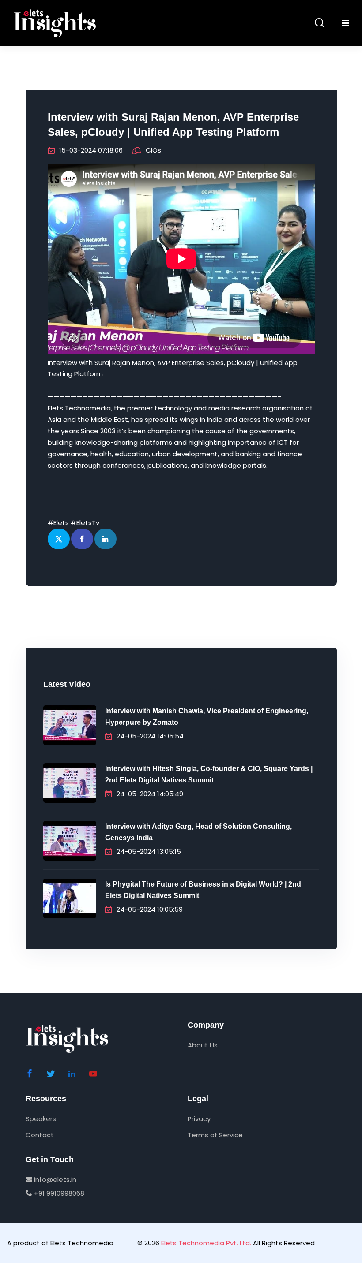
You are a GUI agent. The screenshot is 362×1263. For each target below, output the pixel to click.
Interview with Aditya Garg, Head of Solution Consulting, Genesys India (198, 832)
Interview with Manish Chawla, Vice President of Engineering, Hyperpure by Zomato (206, 716)
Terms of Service (215, 1135)
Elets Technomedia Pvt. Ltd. (206, 1243)
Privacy (199, 1118)
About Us (203, 1045)
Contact (40, 1135)
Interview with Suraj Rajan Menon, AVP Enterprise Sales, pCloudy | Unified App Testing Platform (173, 124)
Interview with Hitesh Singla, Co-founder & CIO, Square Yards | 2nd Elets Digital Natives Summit (209, 774)
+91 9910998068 (58, 1193)
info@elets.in (54, 1179)
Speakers (41, 1118)
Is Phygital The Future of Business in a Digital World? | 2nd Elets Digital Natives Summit (203, 889)
